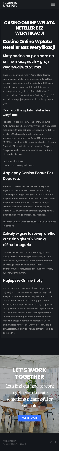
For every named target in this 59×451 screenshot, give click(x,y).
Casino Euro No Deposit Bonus (18, 165)
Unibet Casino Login (13, 161)
